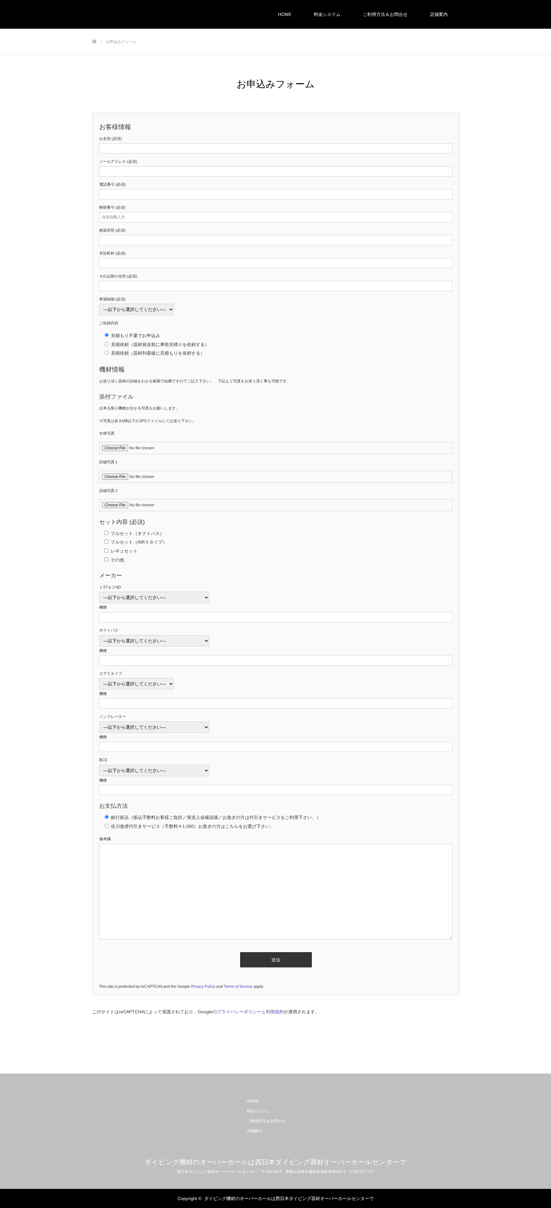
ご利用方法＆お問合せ (385, 14)
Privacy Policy (203, 986)
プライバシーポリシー (239, 1011)
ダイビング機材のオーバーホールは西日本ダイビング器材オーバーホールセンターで (275, 1162)
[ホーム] (94, 31)
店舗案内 (439, 14)
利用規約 (275, 1011)
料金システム (327, 14)
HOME (284, 14)
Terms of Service (238, 986)
